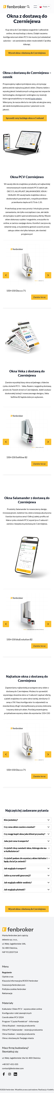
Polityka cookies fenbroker (14, 989)
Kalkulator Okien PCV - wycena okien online (22, 1009)
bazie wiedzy (36, 98)
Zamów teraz (39, 297)
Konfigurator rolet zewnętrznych (17, 1013)
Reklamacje (7, 993)
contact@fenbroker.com (13, 1068)
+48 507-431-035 (10, 1064)
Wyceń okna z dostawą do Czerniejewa (27, 53)
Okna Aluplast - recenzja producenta (18, 1025)
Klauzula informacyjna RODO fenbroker (20, 980)
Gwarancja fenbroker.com (13, 985)
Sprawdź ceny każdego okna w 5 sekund (25, 118)
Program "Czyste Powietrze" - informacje (20, 1021)
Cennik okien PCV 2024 (13, 1017)
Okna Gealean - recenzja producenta (18, 1034)
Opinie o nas (7, 976)
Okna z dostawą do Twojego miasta (18, 1038)
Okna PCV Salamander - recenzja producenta (22, 1029)
